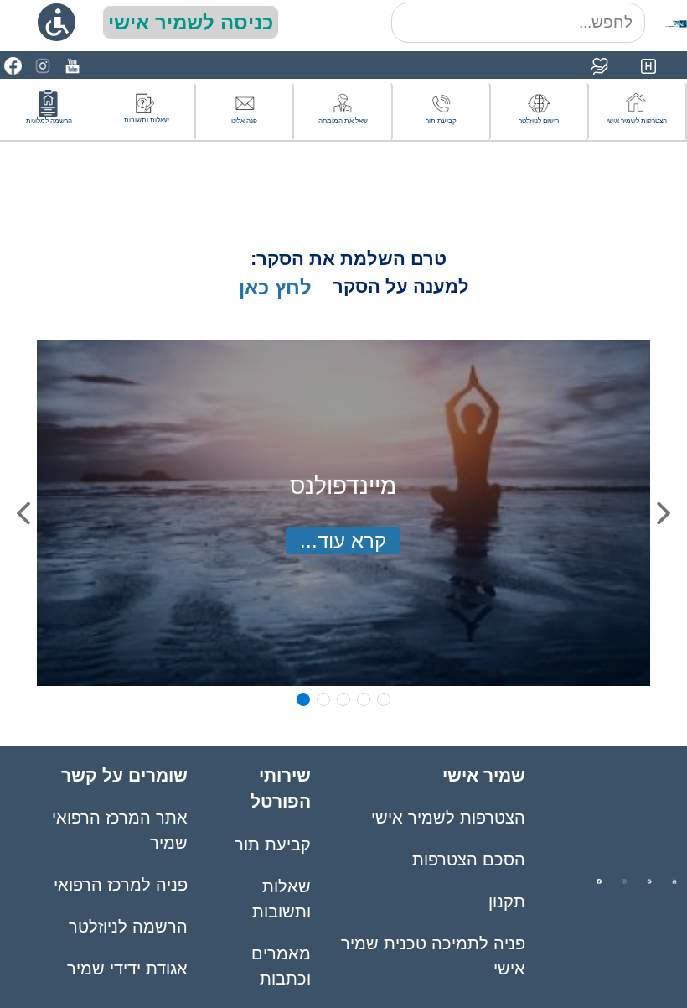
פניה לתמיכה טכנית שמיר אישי (433, 956)
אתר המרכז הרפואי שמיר (120, 830)
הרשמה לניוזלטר (128, 926)
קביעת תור (273, 844)
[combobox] (518, 23)
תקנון (506, 901)
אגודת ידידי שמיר (127, 968)
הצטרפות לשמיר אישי (448, 817)
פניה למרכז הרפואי (121, 885)
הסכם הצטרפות (468, 859)
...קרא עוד (343, 540)
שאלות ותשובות (281, 899)
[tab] (303, 699)
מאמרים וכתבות (281, 966)
